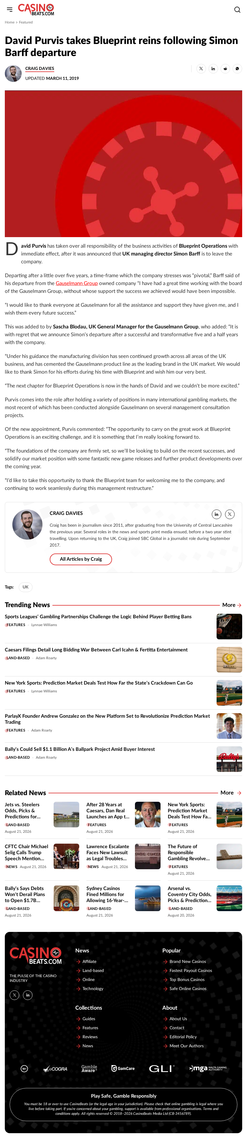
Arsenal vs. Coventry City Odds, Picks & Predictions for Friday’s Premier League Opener (189, 900)
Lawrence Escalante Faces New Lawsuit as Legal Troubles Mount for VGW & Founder (107, 858)
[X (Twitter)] (14, 995)
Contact (177, 1028)
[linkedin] (216, 514)
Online (89, 980)
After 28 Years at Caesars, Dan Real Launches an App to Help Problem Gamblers (107, 816)
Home (9, 22)
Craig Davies (39, 69)
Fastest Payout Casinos (191, 971)
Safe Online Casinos (188, 989)
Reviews (90, 1037)
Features (16, 625)
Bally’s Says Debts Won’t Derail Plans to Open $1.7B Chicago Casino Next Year (25, 900)
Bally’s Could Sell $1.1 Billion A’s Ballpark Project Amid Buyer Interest (80, 749)
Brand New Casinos (188, 962)
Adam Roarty (46, 658)
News (11, 867)
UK (26, 587)
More (229, 605)
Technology (93, 989)
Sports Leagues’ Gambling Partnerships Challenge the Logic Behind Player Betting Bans (98, 616)
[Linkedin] (28, 995)
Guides (89, 1019)
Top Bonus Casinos (187, 980)
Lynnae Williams (44, 625)
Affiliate (89, 962)
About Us (178, 1019)
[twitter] (230, 514)
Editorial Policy (183, 1037)
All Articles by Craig (81, 559)
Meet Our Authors (187, 1046)
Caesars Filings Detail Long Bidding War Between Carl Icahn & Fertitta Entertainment (96, 649)
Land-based (18, 658)
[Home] (36, 10)
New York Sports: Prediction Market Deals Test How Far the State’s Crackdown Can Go (99, 683)
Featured (26, 22)
